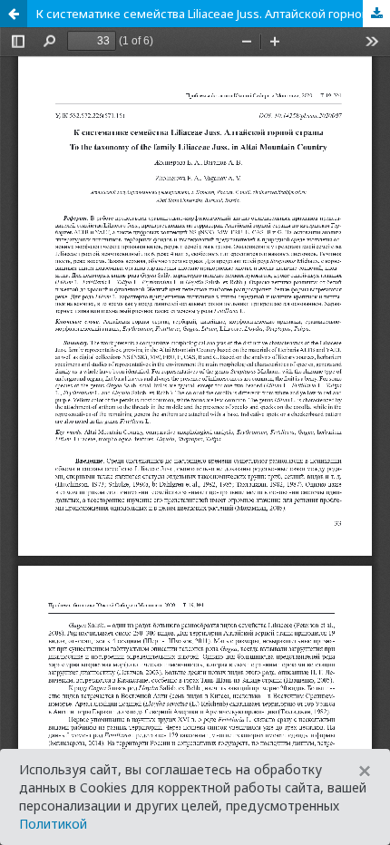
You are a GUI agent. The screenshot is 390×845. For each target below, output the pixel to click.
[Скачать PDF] (376, 13)
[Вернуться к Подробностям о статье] (13, 13)
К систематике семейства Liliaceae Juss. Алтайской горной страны (213, 13)
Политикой (53, 823)
